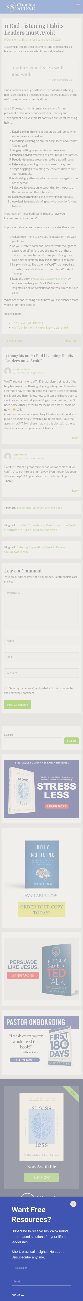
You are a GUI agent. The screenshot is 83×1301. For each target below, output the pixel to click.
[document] (41, 650)
